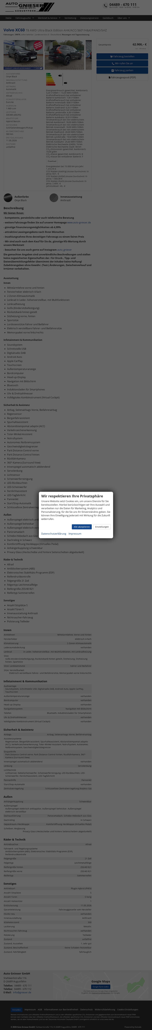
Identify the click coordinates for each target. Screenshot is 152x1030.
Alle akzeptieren (82, 526)
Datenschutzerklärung (53, 533)
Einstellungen (102, 526)
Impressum (75, 533)
